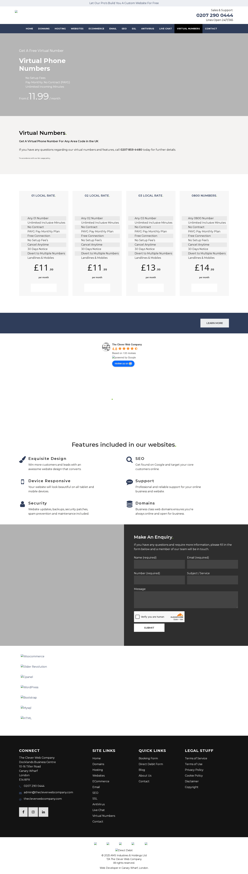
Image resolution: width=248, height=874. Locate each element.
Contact (97, 821)
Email (96, 787)
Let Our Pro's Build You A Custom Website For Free (124, 3)
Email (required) (198, 557)
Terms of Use (193, 764)
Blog (142, 769)
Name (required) (145, 557)
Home (96, 758)
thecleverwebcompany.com (43, 798)
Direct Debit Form (151, 764)
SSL (94, 798)
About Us (145, 775)
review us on (121, 363)
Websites (98, 775)
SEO (95, 792)
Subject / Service (198, 573)
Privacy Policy (194, 769)
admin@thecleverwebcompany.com (48, 792)
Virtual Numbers (103, 815)
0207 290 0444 (214, 15)
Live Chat (98, 810)
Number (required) (147, 573)
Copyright (191, 787)
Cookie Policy (194, 775)
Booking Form (148, 758)
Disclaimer (192, 781)
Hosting (97, 769)
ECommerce (100, 781)
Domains (98, 764)
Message (140, 589)
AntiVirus (98, 804)
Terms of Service (196, 758)
